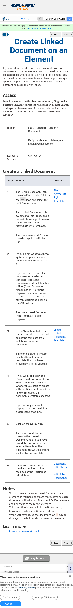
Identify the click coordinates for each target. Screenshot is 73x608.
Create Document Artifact (24, 531)
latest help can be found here (38, 29)
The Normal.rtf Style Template (60, 196)
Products (8, 566)
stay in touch (38, 558)
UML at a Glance (11, 572)
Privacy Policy (27, 587)
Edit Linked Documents (60, 476)
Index (14, 19)
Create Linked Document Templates (60, 335)
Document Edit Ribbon (60, 466)
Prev (56, 35)
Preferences (10, 597)
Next (66, 35)
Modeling (25, 19)
